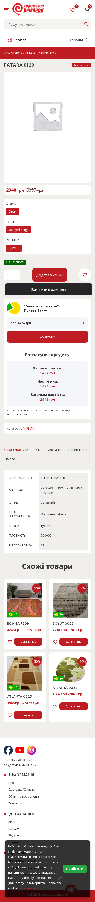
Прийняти (74, 869)
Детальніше (28, 641)
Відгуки (13, 835)
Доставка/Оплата (21, 789)
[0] (73, 11)
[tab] (16, 449)
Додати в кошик (49, 275)
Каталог (14, 828)
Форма (11, 204)
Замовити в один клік (48, 289)
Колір (10, 222)
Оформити (47, 336)
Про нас (14, 783)
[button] (84, 274)
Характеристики (16, 450)
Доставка (55, 450)
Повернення (77, 450)
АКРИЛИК (29, 428)
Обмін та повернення (24, 796)
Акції (11, 822)
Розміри (12, 240)
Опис (38, 450)
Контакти (15, 803)
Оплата (9, 459)
